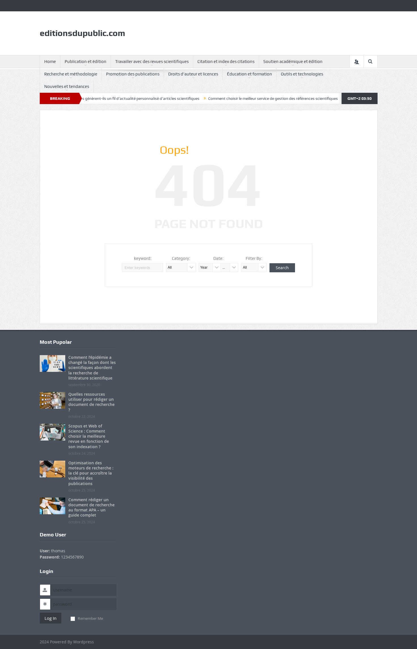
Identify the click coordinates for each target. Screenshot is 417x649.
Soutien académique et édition (293, 61)
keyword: (142, 258)
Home (50, 61)
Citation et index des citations (225, 61)
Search (282, 267)
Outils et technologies (302, 74)
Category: (181, 258)
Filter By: (254, 258)
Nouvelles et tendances (66, 86)
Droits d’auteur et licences (193, 74)
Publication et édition (85, 61)
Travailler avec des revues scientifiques (152, 61)
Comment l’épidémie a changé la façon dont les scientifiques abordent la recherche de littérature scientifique (92, 368)
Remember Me (90, 618)
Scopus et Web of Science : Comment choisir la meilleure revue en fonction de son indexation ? (88, 436)
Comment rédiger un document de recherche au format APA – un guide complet (91, 507)
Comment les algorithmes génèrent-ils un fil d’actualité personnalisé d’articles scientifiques (106, 98)
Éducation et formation (249, 74)
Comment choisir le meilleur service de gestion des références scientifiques (259, 98)
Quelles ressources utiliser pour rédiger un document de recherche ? (91, 401)
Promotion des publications (132, 74)
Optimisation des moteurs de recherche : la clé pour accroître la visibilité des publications (90, 473)
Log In (50, 618)
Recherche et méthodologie (70, 74)
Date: (218, 258)
